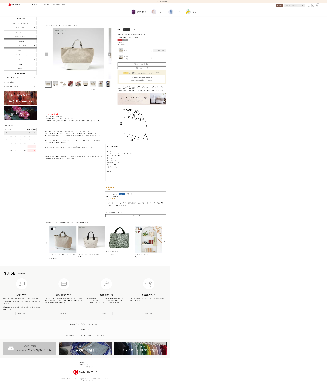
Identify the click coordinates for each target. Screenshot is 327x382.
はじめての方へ (70, 335)
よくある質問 (45, 5)
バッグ (52, 25)
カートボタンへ (187, 376)
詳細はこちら (21, 313)
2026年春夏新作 (20, 18)
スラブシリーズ (20, 32)
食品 (20, 64)
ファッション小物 (20, 45)
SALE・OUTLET (20, 73)
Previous (46, 54)
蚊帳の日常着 (20, 27)
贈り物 (20, 68)
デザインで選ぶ (9, 82)
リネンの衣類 (20, 41)
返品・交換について (142, 68)
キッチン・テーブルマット (20, 55)
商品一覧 (99, 335)
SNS (64, 5)
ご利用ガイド (35, 5)
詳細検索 (279, 5)
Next (109, 54)
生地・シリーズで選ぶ (11, 86)
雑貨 (20, 59)
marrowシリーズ (20, 36)
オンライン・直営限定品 (20, 23)
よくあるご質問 (86, 335)
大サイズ (134, 29)
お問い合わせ (56, 5)
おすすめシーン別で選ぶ (11, 77)
